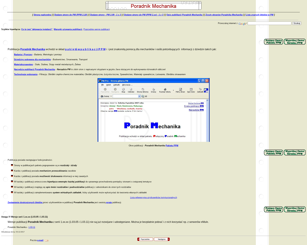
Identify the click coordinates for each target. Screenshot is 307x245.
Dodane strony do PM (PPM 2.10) (70, 15)
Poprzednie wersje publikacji (96, 29)
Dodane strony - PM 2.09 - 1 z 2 (105, 15)
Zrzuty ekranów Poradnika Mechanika (224, 15)
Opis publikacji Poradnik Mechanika (184, 15)
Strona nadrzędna (42, 15)
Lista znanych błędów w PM (259, 15)
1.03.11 (31, 227)
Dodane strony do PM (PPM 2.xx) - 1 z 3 (143, 15)
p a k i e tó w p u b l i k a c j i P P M (85, 49)
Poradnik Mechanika (32, 49)
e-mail (40, 240)
